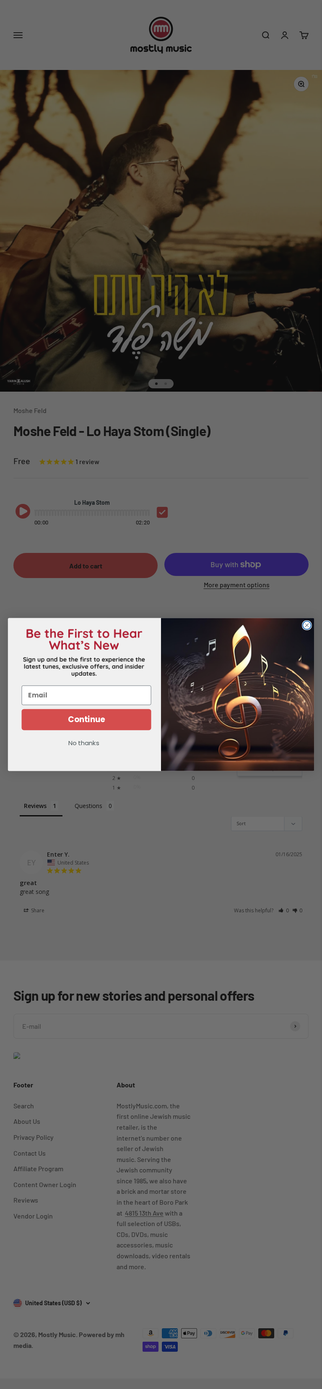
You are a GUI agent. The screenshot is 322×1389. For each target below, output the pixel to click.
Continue (86, 719)
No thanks (83, 744)
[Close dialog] (307, 625)
